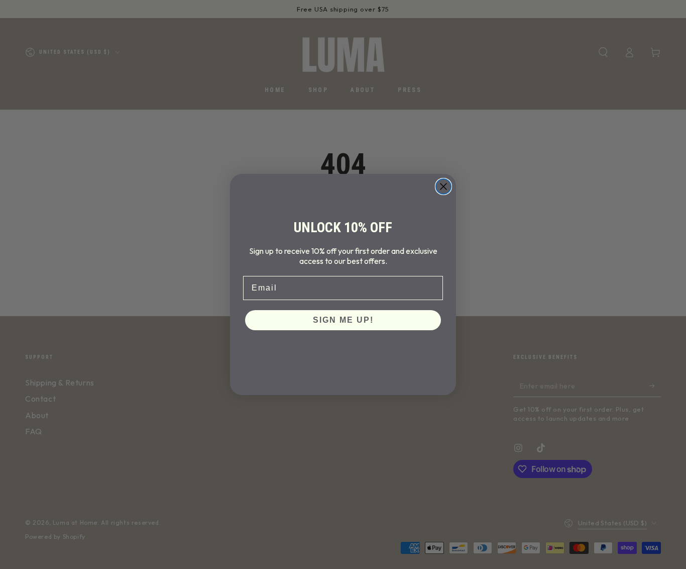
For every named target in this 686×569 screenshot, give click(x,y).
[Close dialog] (443, 186)
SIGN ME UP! (343, 320)
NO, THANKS (343, 345)
